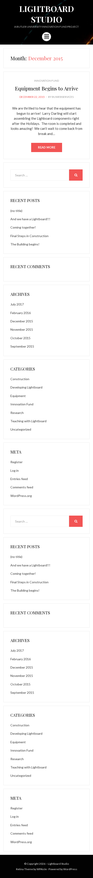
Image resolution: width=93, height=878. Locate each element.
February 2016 (20, 313)
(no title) (16, 211)
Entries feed (19, 479)
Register (16, 462)
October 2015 (20, 338)
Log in (14, 470)
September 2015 (22, 346)
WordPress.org (21, 496)
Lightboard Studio (46, 14)
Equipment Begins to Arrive (46, 88)
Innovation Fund (46, 80)
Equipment (18, 396)
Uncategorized (20, 429)
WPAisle (42, 869)
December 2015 (21, 321)
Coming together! (23, 227)
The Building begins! (25, 244)
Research (17, 413)
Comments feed (21, 487)
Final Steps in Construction (29, 236)
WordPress (70, 869)
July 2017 (17, 304)
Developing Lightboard (26, 387)
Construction (19, 379)
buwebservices (63, 97)
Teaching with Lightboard (28, 421)
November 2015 (21, 329)
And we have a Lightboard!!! (30, 219)
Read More (46, 147)
